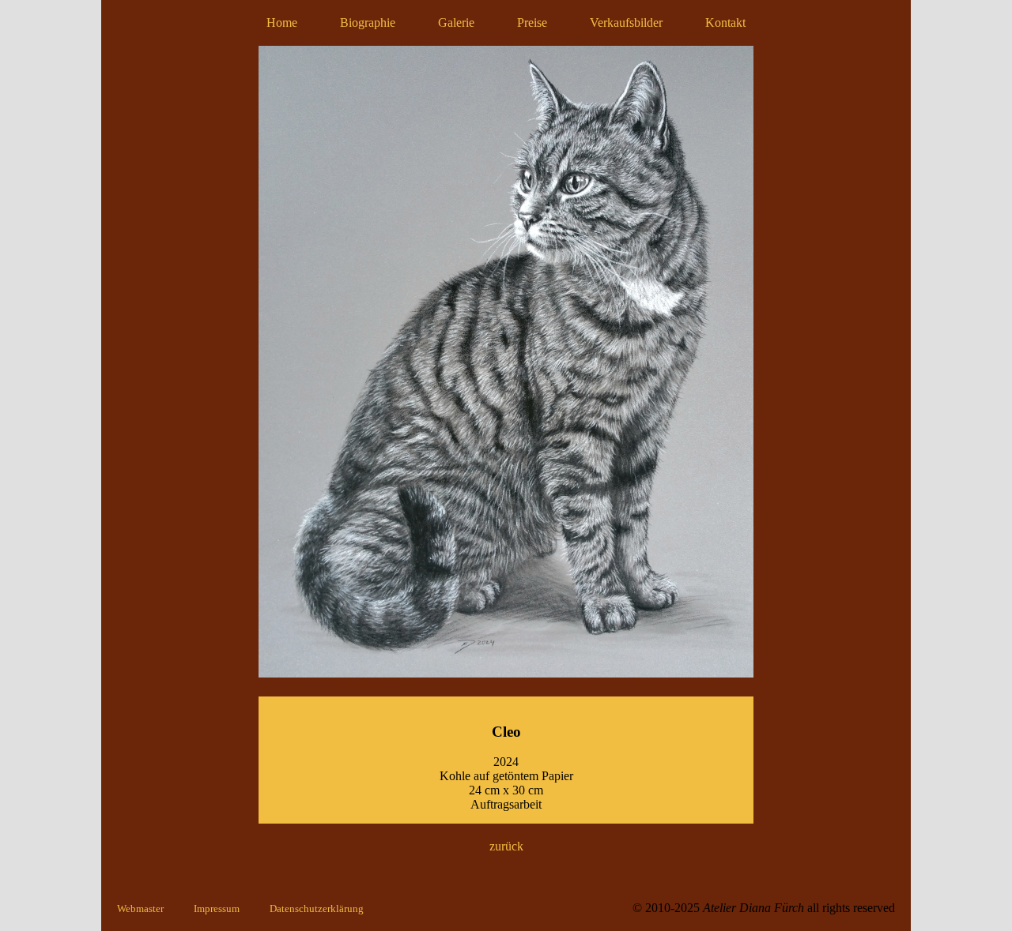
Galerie (456, 22)
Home (281, 22)
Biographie (367, 22)
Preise (532, 22)
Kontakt (725, 22)
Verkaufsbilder (626, 22)
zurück (506, 846)
